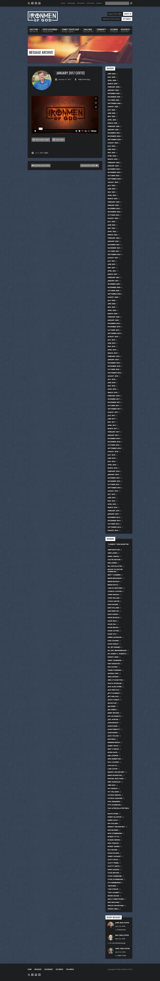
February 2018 (113, 396)
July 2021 (111, 261)
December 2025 (114, 93)
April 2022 (112, 231)
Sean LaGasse (113, 869)
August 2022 (113, 218)
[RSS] (29, 3)
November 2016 (114, 442)
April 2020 (112, 310)
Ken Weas (112, 739)
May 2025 (111, 116)
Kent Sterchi (113, 749)
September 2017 (114, 409)
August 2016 (113, 451)
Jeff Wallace (113, 696)
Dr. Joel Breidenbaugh (117, 650)
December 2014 (114, 517)
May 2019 (111, 346)
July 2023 (111, 185)
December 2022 (114, 208)
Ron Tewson (113, 843)
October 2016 (113, 445)
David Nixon (113, 627)
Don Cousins (113, 641)
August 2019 (113, 337)
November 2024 (114, 136)
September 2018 (114, 373)
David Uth (112, 634)
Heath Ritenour (114, 683)
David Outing (113, 631)
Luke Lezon (112, 769)
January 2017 (113, 435)
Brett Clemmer (114, 575)
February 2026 (113, 87)
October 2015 (113, 484)
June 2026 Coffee (122, 923)
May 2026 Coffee (122, 935)
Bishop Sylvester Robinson (115, 570)
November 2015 (114, 481)
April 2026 (112, 80)
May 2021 (111, 268)
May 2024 (111, 153)
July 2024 (111, 146)
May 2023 (111, 192)
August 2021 (113, 258)
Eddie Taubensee (114, 660)
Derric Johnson (114, 637)
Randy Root (113, 820)
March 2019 (112, 353)
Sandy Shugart (114, 856)
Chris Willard (114, 598)
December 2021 (114, 245)
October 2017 (113, 405)
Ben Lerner (112, 563)
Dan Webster (113, 611)
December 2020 (114, 284)
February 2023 (113, 202)
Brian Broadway (115, 578)
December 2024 (114, 133)
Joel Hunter (113, 719)
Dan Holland (113, 608)
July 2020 (111, 300)
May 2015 (111, 501)
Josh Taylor (113, 736)
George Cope (113, 673)
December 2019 (114, 323)
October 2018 (113, 369)
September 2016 (114, 448)
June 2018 (111, 383)
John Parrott (114, 729)
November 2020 (114, 287)
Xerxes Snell (113, 909)
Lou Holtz (112, 765)
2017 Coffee (44, 153)
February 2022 (113, 238)
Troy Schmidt (114, 892)
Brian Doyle (113, 585)
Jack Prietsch (113, 690)
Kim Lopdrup (113, 756)
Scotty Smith (114, 866)
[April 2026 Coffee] (111, 952)
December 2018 (114, 363)
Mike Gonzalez (114, 782)
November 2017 (114, 402)
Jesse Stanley (113, 700)
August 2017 (113, 412)
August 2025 (113, 107)
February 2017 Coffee (88, 165)
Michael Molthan (115, 779)
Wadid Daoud (113, 896)
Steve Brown (113, 873)
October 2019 (113, 330)
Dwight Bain (113, 657)
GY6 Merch (90, 3)
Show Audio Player (42, 140)
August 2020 (113, 297)
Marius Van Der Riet (116, 772)
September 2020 (114, 294)
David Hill (112, 624)
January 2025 (113, 130)
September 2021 (114, 254)
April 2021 (112, 271)
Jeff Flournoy (114, 693)
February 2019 (113, 356)
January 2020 (113, 320)
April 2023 (112, 195)
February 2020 (113, 317)
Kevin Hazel (113, 752)
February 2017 (113, 432)
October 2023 (113, 176)
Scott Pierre (113, 863)
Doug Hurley (113, 644)
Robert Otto (113, 837)
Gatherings (71, 3)
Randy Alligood (114, 817)
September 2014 (114, 527)
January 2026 (113, 90)
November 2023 (114, 172)
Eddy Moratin (114, 664)
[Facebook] (32, 3)
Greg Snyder (113, 677)
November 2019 (114, 327)
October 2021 (113, 251)
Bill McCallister (115, 566)
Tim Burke (112, 886)
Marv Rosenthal (115, 775)
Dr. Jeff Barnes (114, 647)
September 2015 (114, 488)
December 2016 (114, 438)
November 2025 (114, 97)
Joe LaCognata (114, 716)
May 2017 (111, 422)
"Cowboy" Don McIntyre (118, 544)
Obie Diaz (111, 785)
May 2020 (111, 307)
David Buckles (114, 617)
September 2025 (114, 103)
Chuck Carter (113, 601)
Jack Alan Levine (115, 687)
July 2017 (111, 415)
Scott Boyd (113, 860)
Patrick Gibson (114, 795)
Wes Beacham (113, 902)
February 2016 (113, 471)
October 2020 (113, 291)
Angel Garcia (113, 556)
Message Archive (41, 52)
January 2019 (113, 360)
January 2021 (113, 281)
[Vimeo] (36, 3)
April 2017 (112, 425)
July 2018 (111, 379)
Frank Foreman (114, 670)
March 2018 (112, 392)
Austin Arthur (114, 560)
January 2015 (113, 514)
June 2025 (111, 113)
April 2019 (112, 350)
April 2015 (112, 504)
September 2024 (114, 139)
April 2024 (112, 156)
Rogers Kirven (114, 840)
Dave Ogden (113, 614)
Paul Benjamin (114, 801)
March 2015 (112, 507)
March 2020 (112, 314)
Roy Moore (112, 850)
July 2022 (111, 221)
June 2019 (111, 343)
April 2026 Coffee (122, 948)
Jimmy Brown (113, 713)
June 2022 (111, 225)
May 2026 (111, 77)
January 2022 (113, 241)
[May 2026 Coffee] (111, 939)
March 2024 (112, 159)
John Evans (112, 726)
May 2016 (111, 461)
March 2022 (112, 235)
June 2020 (111, 304)
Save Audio (59, 140)
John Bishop (113, 723)
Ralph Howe (113, 814)
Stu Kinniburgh (114, 883)
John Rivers (113, 733)
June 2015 (111, 498)
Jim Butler (112, 703)
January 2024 (113, 166)
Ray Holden (113, 823)
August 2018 (113, 376)
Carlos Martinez (115, 588)
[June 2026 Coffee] (111, 927)
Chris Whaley (113, 595)
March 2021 (112, 274)
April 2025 (112, 120)
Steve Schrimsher (115, 879)
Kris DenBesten (114, 759)
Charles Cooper (114, 591)
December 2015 (114, 478)
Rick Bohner (113, 830)
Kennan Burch (114, 742)
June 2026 (111, 74)
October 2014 (113, 524)
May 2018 (111, 386)
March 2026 (112, 84)
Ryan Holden (113, 853)
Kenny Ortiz (113, 746)
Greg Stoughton (115, 680)
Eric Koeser (112, 667)
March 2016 (112, 468)
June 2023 (111, 189)
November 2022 (114, 212)
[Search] (131, 3)
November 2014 (114, 521)
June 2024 (111, 149)
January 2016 (113, 474)
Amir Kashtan (114, 550)
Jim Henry (112, 706)
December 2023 (114, 169)
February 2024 (113, 162)
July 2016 (111, 455)
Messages (38, 969)
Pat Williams (113, 792)
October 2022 (113, 215)
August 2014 (113, 530)
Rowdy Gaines (114, 846)
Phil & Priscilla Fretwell (118, 808)
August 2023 (113, 182)
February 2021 (113, 277)
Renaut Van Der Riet (116, 827)
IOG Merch (81, 3)
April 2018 (112, 389)
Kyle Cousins (113, 762)
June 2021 (111, 264)
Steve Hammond (115, 876)
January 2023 (113, 205)
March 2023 (112, 199)
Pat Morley (113, 788)
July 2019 (111, 340)
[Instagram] (39, 3)
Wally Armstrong (84, 79)
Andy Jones (112, 553)
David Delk (112, 621)
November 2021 (114, 248)
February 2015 (113, 511)
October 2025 (113, 100)
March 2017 (112, 428)
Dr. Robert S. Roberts (117, 654)
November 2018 (114, 366)
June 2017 (111, 419)
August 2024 (113, 143)
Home (63, 3)
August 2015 (113, 491)
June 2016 (111, 458)
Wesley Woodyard (116, 906)
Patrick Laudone (115, 798)
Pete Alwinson (114, 805)
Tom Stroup (113, 889)
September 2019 (114, 333)
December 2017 (114, 399)
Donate (99, 3)
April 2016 (112, 465)
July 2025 (111, 110)
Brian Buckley (114, 581)
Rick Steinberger (115, 833)
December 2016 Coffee (42, 165)
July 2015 (111, 494)
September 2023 (114, 179)
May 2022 (111, 228)
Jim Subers (112, 710)
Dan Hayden (113, 604)
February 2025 (113, 126)
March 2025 (112, 123)
